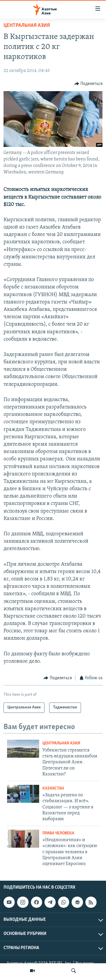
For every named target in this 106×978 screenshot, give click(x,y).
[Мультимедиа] (32, 970)
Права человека (58, 833)
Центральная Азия (27, 25)
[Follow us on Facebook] (36, 902)
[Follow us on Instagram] (22, 902)
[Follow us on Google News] (77, 902)
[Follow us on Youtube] (9, 902)
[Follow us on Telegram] (50, 902)
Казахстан (53, 788)
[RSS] (91, 902)
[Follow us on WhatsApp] (63, 902)
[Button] (88, 84)
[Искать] (73, 970)
